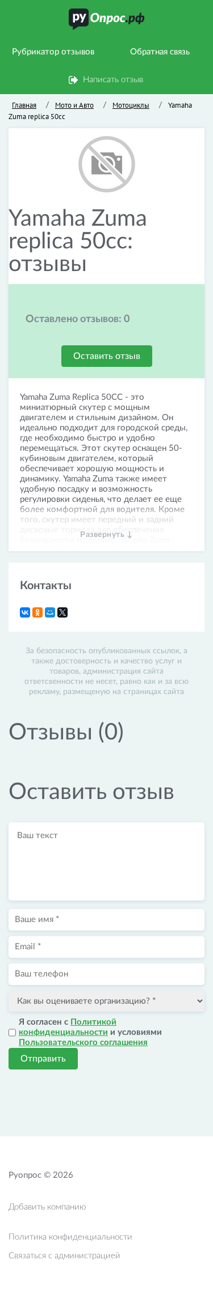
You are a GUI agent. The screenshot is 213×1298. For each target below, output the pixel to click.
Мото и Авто (74, 105)
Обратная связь (160, 52)
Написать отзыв (113, 79)
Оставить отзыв (106, 356)
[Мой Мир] (50, 612)
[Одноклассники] (37, 612)
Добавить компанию (47, 1207)
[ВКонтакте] (25, 612)
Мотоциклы (130, 105)
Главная (24, 105)
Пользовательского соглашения (83, 1042)
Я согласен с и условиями (90, 1032)
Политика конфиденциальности (70, 1237)
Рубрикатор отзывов (53, 52)
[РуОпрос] (106, 19)
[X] (62, 612)
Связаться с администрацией (64, 1256)
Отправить (43, 1058)
